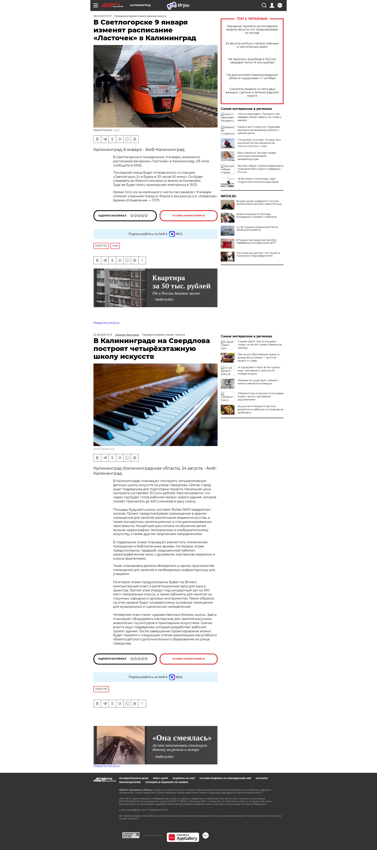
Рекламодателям (130, 782)
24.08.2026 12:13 (102, 334)
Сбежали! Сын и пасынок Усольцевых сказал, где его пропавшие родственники (261, 396)
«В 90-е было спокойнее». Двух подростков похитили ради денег (258, 180)
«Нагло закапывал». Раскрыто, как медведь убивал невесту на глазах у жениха (260, 117)
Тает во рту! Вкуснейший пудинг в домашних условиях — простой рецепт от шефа (258, 357)
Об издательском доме (133, 778)
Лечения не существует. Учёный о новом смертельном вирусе (258, 382)
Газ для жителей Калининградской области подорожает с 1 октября (252, 76)
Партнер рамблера (153, 835)
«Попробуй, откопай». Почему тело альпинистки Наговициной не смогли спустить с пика (259, 143)
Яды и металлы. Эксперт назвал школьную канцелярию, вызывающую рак (257, 156)
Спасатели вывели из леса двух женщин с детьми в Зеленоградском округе (252, 92)
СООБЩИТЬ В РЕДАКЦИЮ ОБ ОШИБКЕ (166, 782)
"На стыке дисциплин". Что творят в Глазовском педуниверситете (258, 254)
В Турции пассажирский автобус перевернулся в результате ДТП (256, 241)
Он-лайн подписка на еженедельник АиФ (225, 778)
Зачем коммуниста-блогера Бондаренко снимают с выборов (256, 215)
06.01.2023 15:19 (102, 16)
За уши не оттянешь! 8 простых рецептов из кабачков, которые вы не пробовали (260, 409)
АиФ (116, 130)
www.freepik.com (104, 448)
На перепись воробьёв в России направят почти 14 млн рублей (252, 61)
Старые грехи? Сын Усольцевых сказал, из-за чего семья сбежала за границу (260, 344)
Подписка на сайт (184, 778)
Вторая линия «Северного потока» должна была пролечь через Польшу (259, 202)
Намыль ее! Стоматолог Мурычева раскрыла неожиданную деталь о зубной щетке (259, 130)
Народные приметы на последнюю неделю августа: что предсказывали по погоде (252, 30)
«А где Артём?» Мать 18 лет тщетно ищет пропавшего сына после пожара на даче (259, 370)
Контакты (262, 778)
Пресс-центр (160, 778)
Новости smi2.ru (106, 323)
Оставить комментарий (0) (188, 215)
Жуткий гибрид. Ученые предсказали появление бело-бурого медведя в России (260, 168)
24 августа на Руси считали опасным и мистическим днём (252, 45)
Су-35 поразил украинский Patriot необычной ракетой (257, 228)
